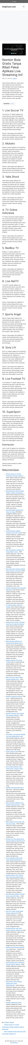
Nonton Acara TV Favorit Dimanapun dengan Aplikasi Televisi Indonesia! (13, 1027)
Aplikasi (6, 1022)
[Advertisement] (14, 25)
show (12, 103)
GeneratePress (14, 1042)
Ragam (12, 1022)
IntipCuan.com (9, 7)
